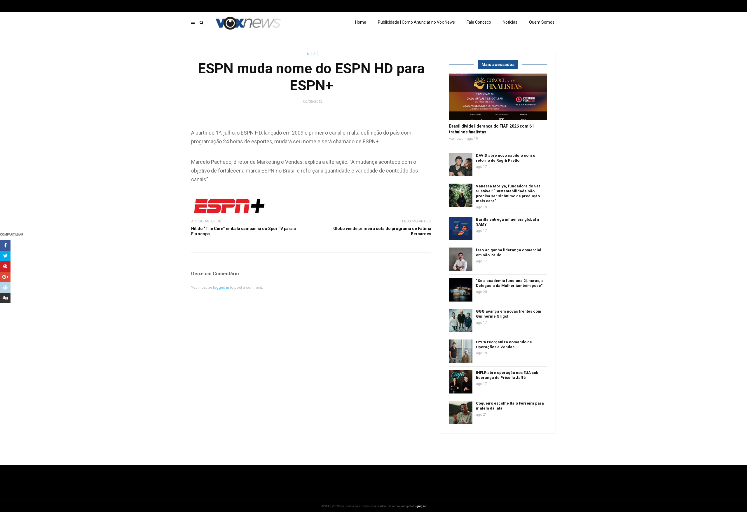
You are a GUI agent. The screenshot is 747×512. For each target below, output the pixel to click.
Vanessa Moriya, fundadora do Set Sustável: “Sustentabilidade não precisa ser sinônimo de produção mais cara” (508, 193)
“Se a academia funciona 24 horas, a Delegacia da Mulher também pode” (510, 283)
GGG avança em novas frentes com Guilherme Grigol (508, 313)
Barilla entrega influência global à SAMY (507, 222)
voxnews (456, 139)
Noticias (510, 22)
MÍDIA (311, 53)
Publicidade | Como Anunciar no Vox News (416, 22)
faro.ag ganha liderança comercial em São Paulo (508, 252)
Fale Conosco (479, 22)
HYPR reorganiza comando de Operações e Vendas (504, 344)
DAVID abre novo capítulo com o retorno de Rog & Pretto (505, 158)
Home (360, 22)
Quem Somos (541, 22)
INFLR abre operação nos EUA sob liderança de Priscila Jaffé (507, 375)
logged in (221, 287)
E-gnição (419, 506)
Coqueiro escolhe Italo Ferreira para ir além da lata (510, 405)
